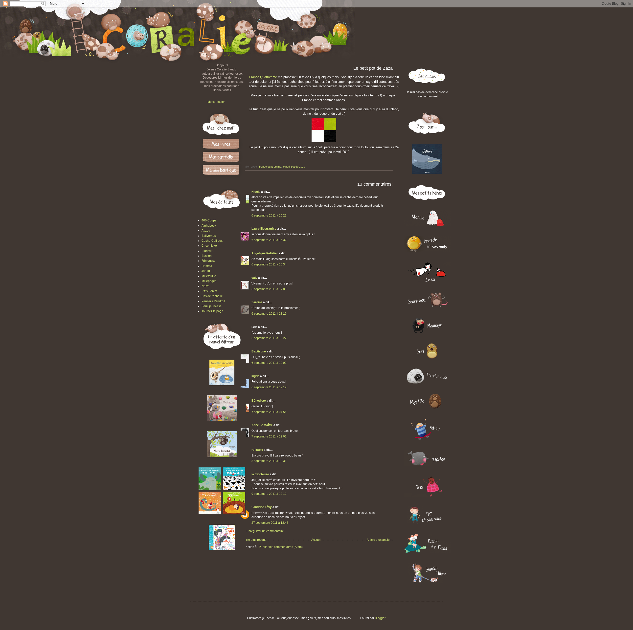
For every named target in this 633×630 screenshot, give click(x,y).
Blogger (380, 618)
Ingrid (255, 376)
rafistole (257, 450)
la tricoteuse (260, 474)
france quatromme (270, 166)
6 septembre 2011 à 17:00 (269, 289)
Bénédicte (258, 400)
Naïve (205, 286)
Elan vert (207, 251)
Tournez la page (212, 311)
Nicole (255, 192)
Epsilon (207, 256)
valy (254, 278)
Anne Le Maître (262, 425)
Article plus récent (254, 540)
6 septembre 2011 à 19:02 (269, 363)
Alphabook (209, 225)
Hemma (207, 266)
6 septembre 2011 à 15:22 (269, 215)
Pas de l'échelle (212, 296)
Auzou (206, 230)
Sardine (256, 302)
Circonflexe (209, 245)
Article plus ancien (379, 540)
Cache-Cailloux (212, 240)
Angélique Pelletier (264, 253)
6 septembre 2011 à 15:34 (269, 264)
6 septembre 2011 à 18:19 (269, 313)
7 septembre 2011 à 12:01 (269, 436)
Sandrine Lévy (261, 507)
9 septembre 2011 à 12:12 (269, 494)
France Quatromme (263, 77)
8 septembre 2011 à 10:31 (269, 461)
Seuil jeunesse (212, 306)
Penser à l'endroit (213, 301)
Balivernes (209, 236)
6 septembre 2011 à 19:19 (269, 387)
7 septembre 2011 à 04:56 (269, 412)
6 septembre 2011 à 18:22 (269, 338)
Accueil (316, 540)
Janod (206, 271)
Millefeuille (209, 276)
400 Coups (209, 220)
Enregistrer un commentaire (265, 531)
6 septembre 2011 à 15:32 (269, 240)
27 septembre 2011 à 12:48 (269, 522)
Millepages (209, 281)
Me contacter (216, 102)
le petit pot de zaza (294, 166)
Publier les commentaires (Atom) (281, 547)
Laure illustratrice (263, 228)
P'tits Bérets (209, 291)
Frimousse (209, 260)
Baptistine (258, 351)
